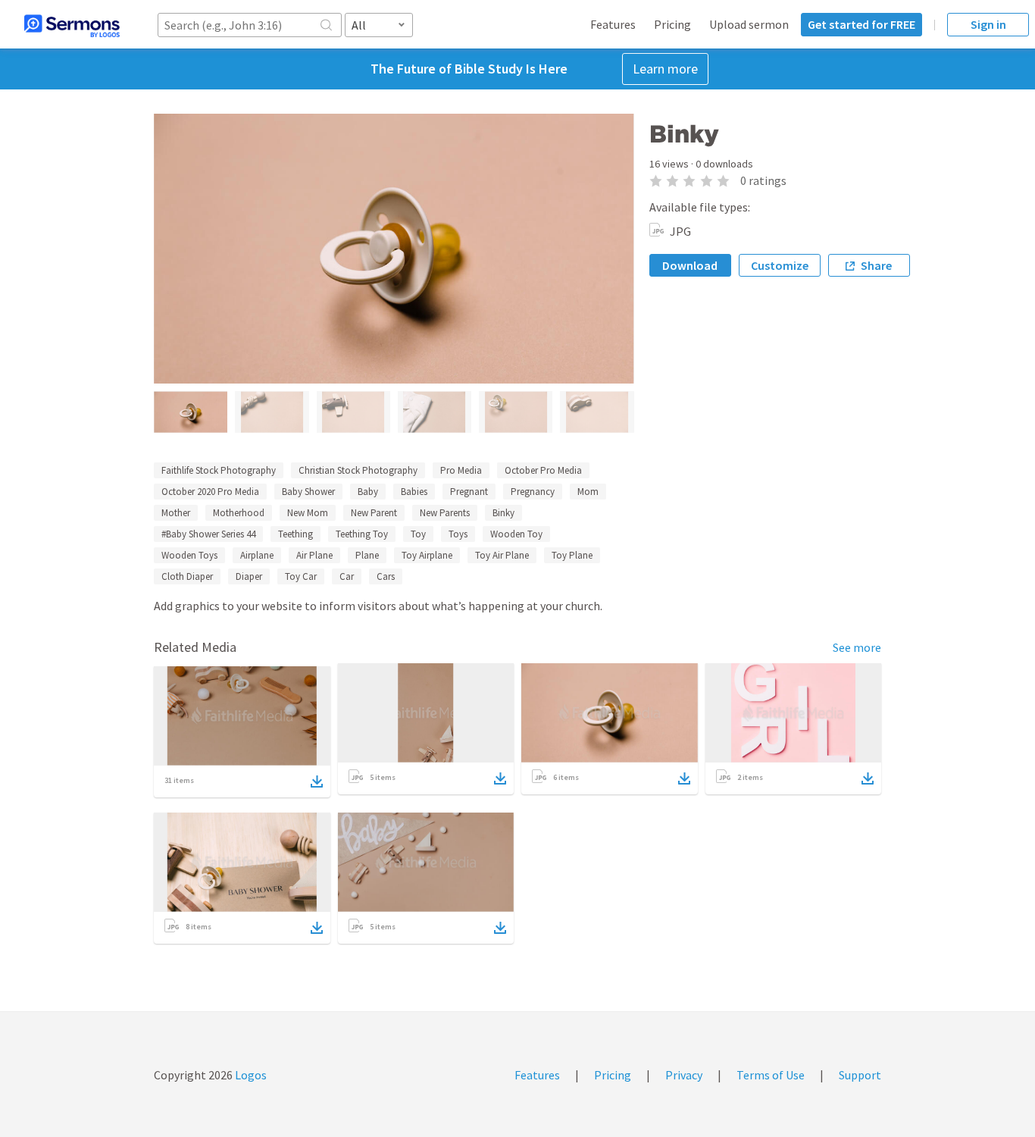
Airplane (257, 555)
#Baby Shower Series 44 (208, 534)
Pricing (672, 24)
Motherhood (238, 512)
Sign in (988, 24)
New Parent (374, 512)
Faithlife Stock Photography (218, 470)
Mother (175, 512)
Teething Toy (362, 534)
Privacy (683, 1074)
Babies (414, 491)
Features (613, 24)
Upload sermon (749, 24)
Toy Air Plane (502, 555)
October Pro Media (543, 470)
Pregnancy (533, 491)
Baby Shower (308, 491)
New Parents (445, 512)
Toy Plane (572, 555)
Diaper (249, 576)
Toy (418, 534)
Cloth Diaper (187, 576)
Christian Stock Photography (358, 470)
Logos (250, 1074)
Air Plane (314, 555)
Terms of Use (770, 1074)
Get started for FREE (861, 24)
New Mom (307, 512)
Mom (588, 491)
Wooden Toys (189, 555)
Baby (368, 491)
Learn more (665, 68)
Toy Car (301, 576)
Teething (295, 534)
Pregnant (469, 491)
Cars (386, 576)
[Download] (317, 781)
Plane (367, 555)
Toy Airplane (427, 555)
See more (857, 647)
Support (860, 1074)
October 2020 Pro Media (210, 491)
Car (346, 576)
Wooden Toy (516, 534)
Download (690, 265)
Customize (779, 265)
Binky (503, 512)
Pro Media (461, 470)
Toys (458, 534)
